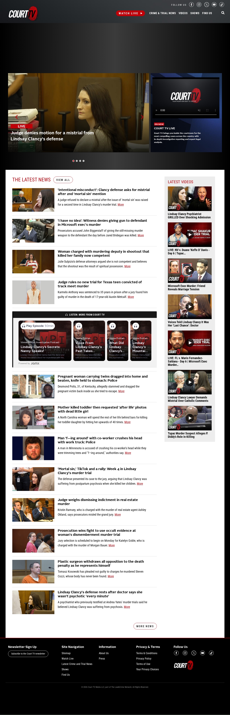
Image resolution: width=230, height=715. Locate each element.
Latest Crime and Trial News (77, 664)
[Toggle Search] (222, 13)
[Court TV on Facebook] (191, 6)
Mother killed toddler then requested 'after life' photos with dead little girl (102, 409)
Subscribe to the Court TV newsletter (28, 653)
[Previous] (16, 117)
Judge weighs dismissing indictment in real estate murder (98, 502)
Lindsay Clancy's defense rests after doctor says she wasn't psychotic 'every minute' (100, 594)
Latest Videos (180, 182)
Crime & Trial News (162, 13)
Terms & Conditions (146, 653)
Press (102, 658)
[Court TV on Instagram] (199, 6)
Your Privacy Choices (147, 669)
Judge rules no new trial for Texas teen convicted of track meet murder (100, 284)
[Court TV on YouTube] (214, 6)
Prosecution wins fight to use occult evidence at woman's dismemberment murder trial (97, 533)
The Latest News (31, 180)
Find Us (207, 13)
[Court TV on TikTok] (221, 6)
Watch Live (128, 13)
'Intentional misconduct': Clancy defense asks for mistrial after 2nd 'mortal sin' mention (104, 192)
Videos (183, 13)
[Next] (142, 117)
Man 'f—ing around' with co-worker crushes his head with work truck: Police (100, 440)
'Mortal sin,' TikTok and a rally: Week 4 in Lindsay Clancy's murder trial (97, 471)
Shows (195, 13)
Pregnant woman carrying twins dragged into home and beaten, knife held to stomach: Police (103, 378)
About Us (104, 653)
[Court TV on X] (206, 6)
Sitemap (66, 653)
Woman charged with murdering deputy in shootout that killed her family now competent (103, 254)
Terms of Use (143, 664)
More (121, 204)
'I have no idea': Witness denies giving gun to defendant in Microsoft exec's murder (102, 223)
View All (63, 180)
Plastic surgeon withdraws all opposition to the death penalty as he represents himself (101, 564)
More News (145, 626)
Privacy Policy (143, 658)
